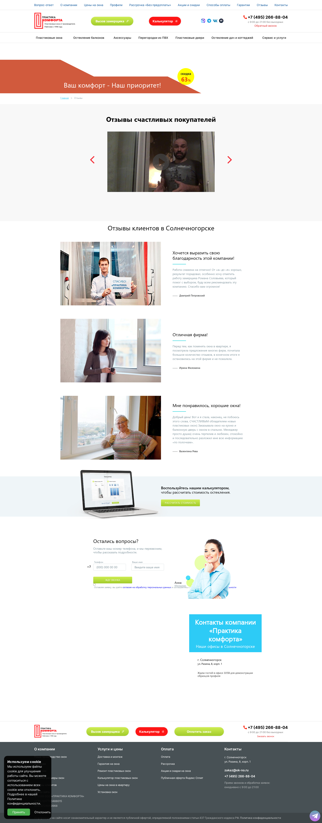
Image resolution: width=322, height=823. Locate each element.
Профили (116, 5)
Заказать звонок (265, 736)
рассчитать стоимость (180, 502)
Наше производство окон (50, 756)
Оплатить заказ (199, 731)
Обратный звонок (265, 25)
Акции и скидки (189, 5)
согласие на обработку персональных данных (147, 587)
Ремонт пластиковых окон (114, 770)
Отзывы (262, 5)
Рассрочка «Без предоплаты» (150, 5)
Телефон (98, 562)
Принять (18, 812)
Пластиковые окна (49, 37)
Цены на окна (93, 5)
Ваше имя (137, 562)
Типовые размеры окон (49, 778)
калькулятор (306, 783)
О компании (68, 5)
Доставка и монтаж (110, 756)
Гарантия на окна (109, 763)
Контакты (281, 5)
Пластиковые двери (189, 37)
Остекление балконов (88, 37)
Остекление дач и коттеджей (232, 37)
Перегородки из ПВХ (153, 37)
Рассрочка (168, 763)
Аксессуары (122, 37)
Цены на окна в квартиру (114, 785)
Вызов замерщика (110, 21)
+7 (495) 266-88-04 (268, 17)
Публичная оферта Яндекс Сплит (182, 778)
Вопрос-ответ (44, 5)
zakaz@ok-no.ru (236, 770)
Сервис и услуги (274, 37)
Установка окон (107, 792)
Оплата (165, 756)
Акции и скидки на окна (176, 770)
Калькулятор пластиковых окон (118, 778)
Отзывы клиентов (45, 785)
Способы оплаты (218, 5)
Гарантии (243, 5)
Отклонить (42, 812)
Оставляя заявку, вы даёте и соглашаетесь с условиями (165, 587)
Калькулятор (163, 21)
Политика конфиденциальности (260, 817)
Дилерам (40, 763)
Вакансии (40, 770)
